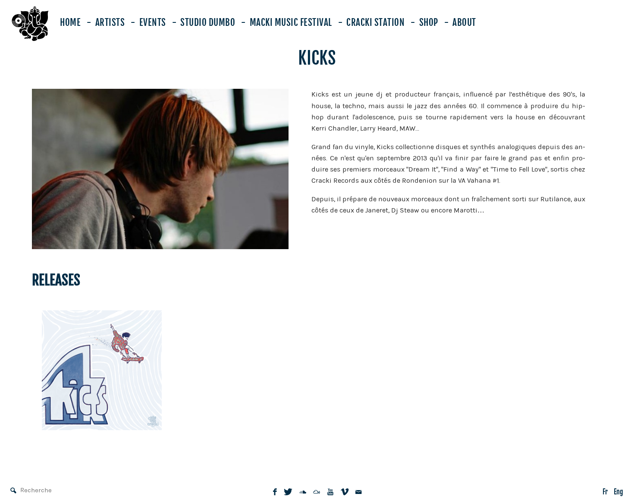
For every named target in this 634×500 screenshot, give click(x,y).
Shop (428, 22)
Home (70, 22)
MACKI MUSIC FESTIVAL (291, 22)
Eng (618, 491)
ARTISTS (110, 22)
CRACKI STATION (375, 22)
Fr (605, 491)
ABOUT (464, 22)
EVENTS (152, 22)
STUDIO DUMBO (207, 22)
